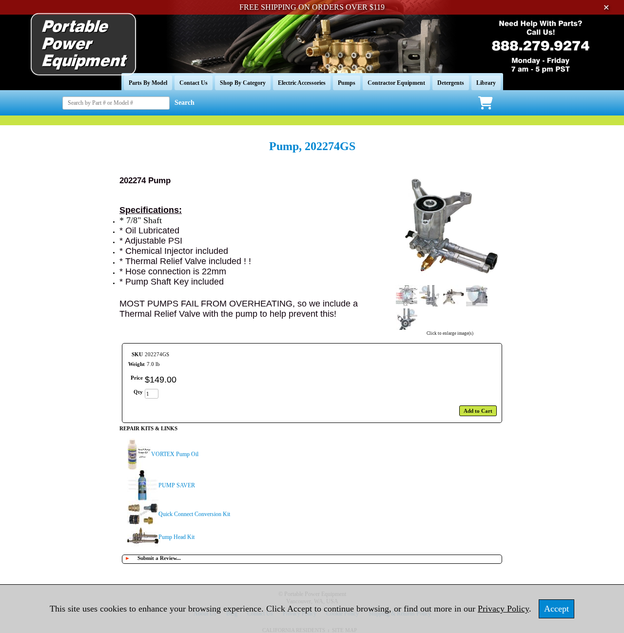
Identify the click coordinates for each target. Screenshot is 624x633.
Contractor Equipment (396, 82)
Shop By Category (243, 82)
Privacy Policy (503, 609)
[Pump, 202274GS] (450, 280)
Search (185, 102)
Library (486, 82)
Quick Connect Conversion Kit (194, 514)
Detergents (450, 82)
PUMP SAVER (176, 485)
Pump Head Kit (176, 537)
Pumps (346, 82)
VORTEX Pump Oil (174, 454)
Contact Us (193, 82)
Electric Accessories (302, 82)
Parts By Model (148, 82)
